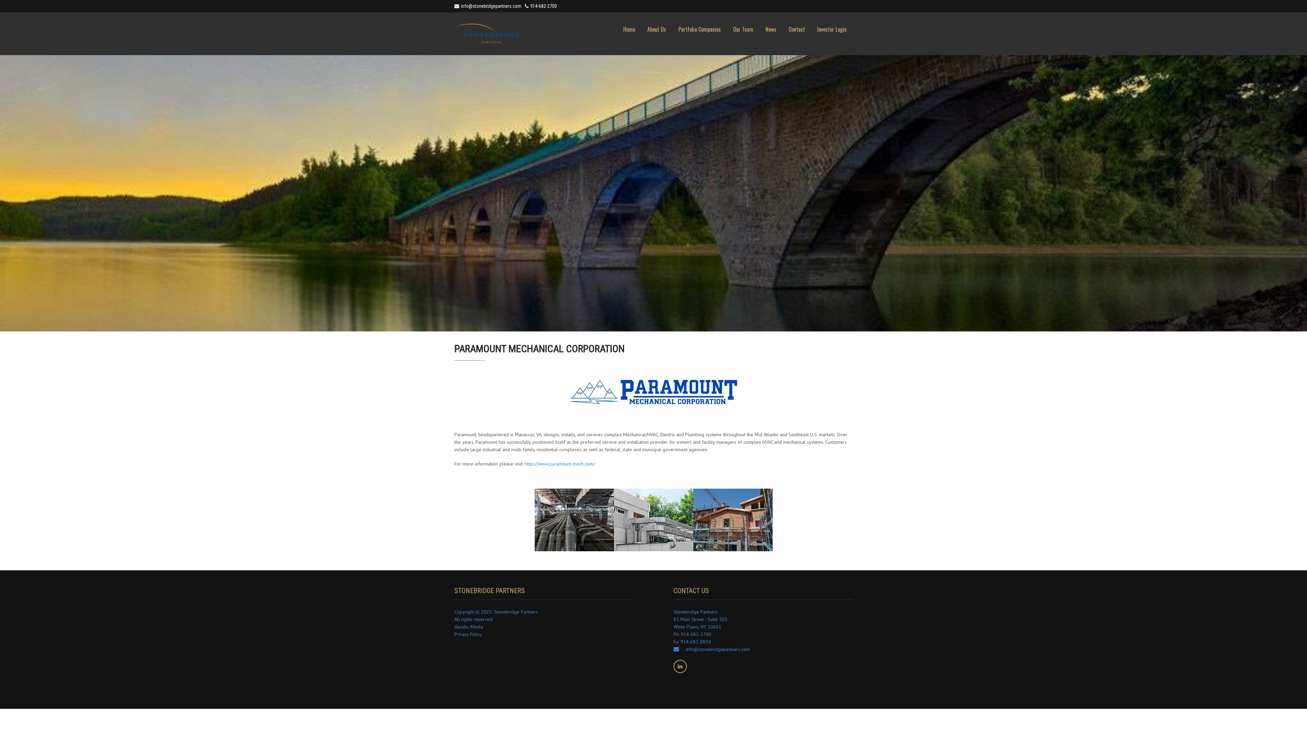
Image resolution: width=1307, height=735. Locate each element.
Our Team (743, 29)
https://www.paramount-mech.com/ (560, 464)
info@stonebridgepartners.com (491, 6)
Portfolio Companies (699, 29)
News (770, 29)
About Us (656, 29)
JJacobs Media (468, 627)
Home (629, 29)
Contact (797, 29)
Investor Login (831, 29)
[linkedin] (680, 666)
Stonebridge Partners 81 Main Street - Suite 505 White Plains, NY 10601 (700, 619)
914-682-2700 (543, 6)
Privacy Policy (468, 634)
